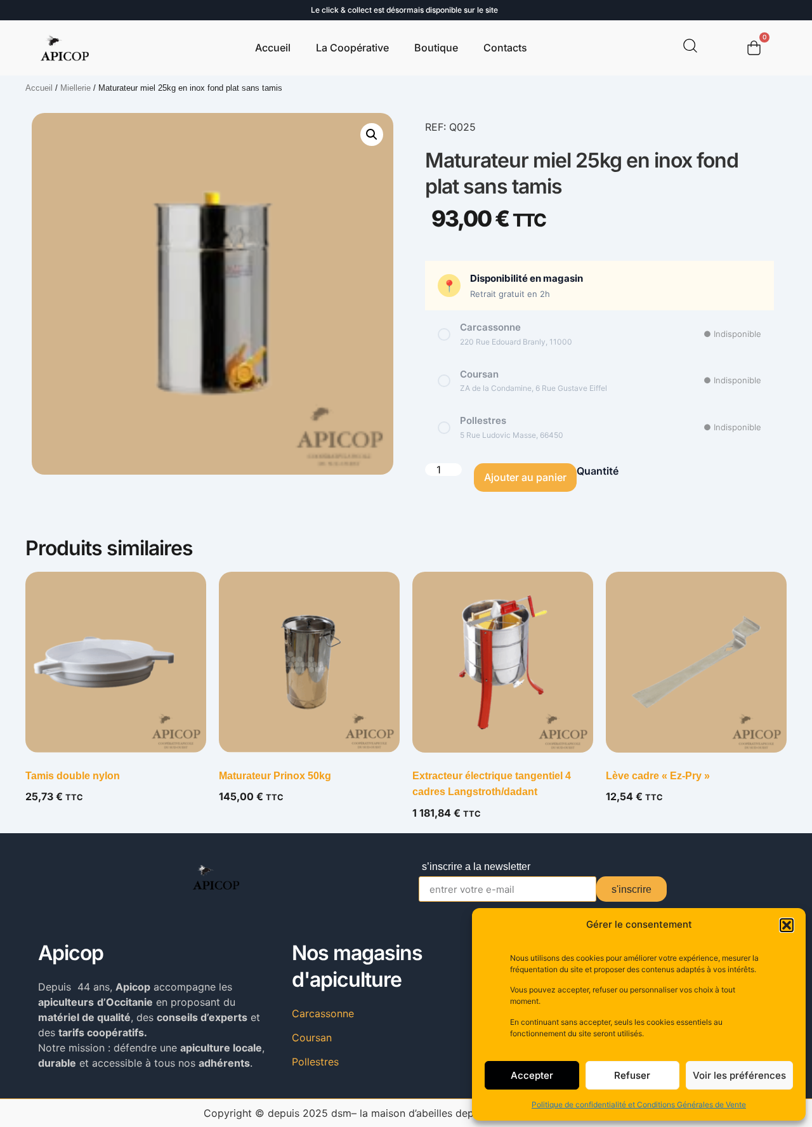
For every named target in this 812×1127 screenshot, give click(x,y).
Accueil (273, 47)
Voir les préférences (739, 1075)
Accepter (532, 1075)
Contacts (505, 47)
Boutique (436, 47)
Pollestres (315, 1061)
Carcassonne (323, 1013)
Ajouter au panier (525, 477)
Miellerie (75, 88)
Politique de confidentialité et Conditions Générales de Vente (639, 1104)
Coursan (312, 1037)
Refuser (632, 1075)
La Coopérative (352, 47)
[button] (786, 925)
